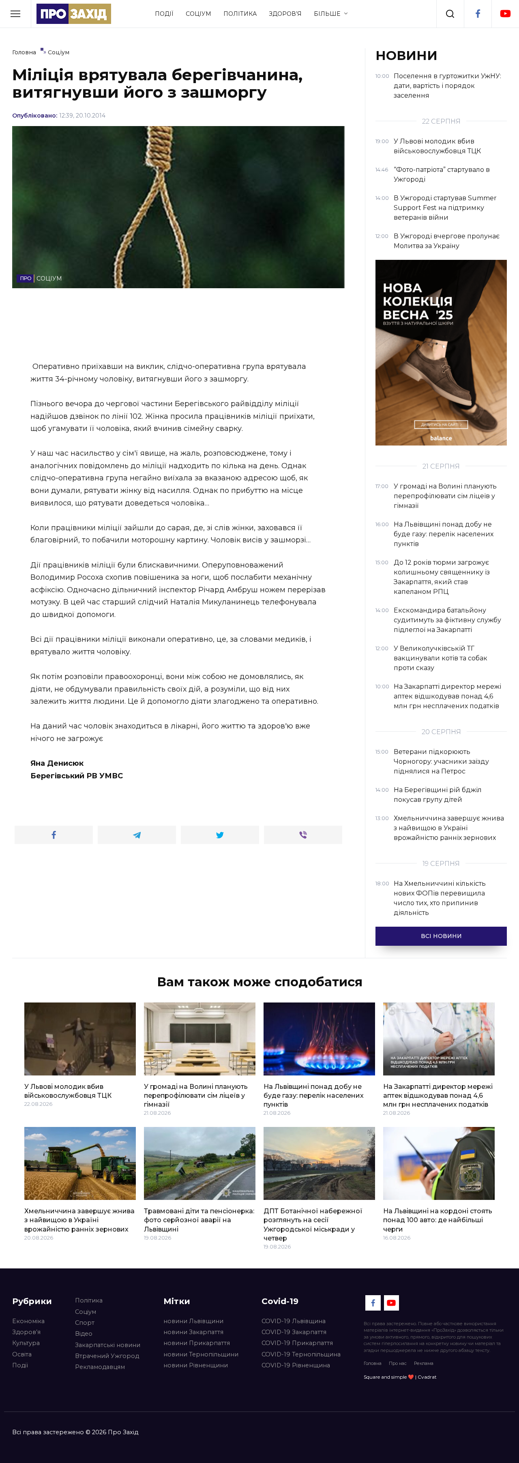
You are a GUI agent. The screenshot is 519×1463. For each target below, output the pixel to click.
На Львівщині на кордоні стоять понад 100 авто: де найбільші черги (437, 1220)
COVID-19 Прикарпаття (297, 1343)
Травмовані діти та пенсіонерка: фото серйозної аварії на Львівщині (199, 1220)
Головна (373, 1363)
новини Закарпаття (193, 1332)
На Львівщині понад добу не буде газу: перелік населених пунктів (314, 1095)
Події (164, 13)
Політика (240, 13)
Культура (26, 1343)
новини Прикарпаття (196, 1343)
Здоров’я (285, 13)
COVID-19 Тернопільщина (301, 1354)
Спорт (84, 1322)
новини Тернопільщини (200, 1354)
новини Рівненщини (195, 1365)
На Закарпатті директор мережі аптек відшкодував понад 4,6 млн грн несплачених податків (438, 1095)
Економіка (28, 1321)
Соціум (198, 13)
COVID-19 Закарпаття (294, 1332)
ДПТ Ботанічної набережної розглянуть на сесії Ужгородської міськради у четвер (313, 1224)
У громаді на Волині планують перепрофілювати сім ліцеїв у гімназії (196, 1095)
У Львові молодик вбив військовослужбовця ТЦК (68, 1090)
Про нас (398, 1363)
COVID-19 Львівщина (294, 1321)
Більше (327, 13)
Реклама (423, 1363)
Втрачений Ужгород (107, 1356)
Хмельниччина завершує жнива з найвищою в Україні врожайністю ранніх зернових (79, 1220)
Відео (83, 1333)
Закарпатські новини (107, 1345)
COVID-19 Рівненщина (296, 1365)
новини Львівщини (193, 1321)
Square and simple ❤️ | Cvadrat (400, 1377)
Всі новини (441, 936)
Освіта (22, 1354)
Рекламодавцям (100, 1367)
